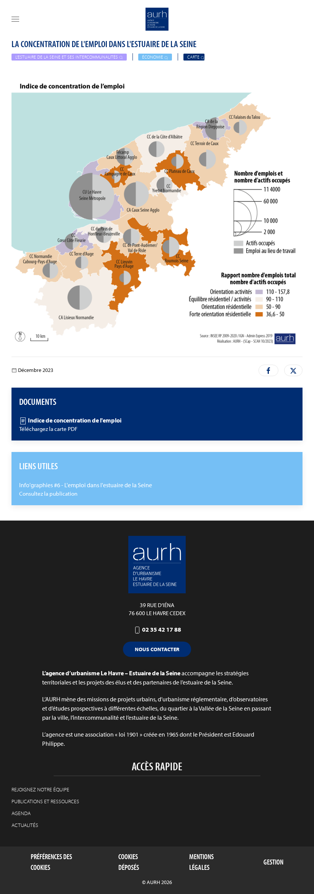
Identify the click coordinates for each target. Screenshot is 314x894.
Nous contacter (157, 649)
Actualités (24, 825)
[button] (15, 19)
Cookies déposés (128, 862)
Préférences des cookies (51, 862)
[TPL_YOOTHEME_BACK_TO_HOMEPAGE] (157, 19)
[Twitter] (293, 370)
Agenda (21, 813)
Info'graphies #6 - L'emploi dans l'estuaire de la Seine (85, 485)
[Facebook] (268, 370)
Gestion (273, 861)
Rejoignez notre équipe (40, 789)
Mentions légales (201, 862)
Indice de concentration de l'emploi (74, 420)
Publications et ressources (45, 801)
